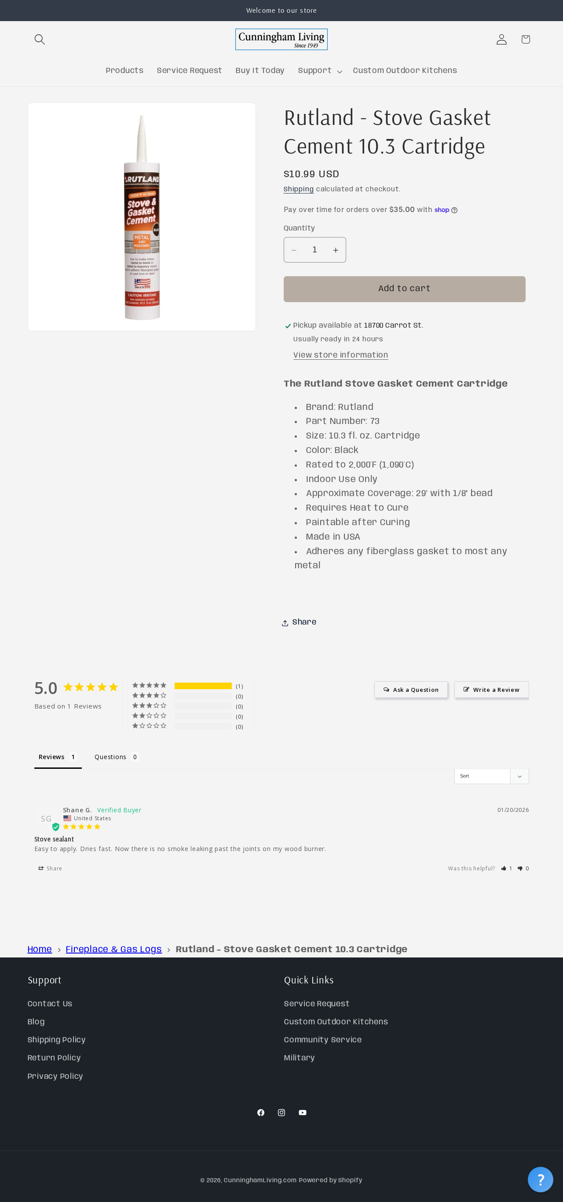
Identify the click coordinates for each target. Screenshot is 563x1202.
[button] (40, 39)
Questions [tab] (111, 757)
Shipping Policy (57, 1041)
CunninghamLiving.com (260, 1181)
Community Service (323, 1041)
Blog (36, 1022)
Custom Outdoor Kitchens (336, 1022)
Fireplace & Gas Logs (114, 949)
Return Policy (54, 1059)
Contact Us (50, 1004)
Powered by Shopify (330, 1181)
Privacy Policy (56, 1077)
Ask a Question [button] (416, 690)
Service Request (317, 1004)
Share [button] (304, 623)
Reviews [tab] (52, 757)
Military (299, 1059)
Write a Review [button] (496, 690)
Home (40, 949)
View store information (340, 355)
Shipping (299, 190)
